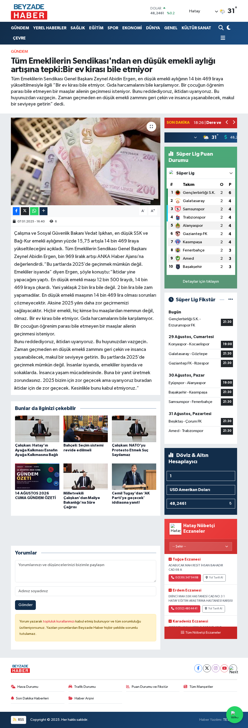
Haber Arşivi (84, 698)
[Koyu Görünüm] (228, 28)
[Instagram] (216, 668)
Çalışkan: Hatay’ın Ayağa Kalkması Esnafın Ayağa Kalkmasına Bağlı (36, 449)
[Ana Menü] (221, 38)
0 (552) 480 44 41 (186, 608)
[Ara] (221, 28)
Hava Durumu (27, 687)
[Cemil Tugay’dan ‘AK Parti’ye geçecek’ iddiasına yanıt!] (134, 476)
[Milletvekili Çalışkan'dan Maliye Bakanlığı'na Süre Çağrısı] (85, 476)
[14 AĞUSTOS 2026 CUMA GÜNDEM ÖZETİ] (37, 476)
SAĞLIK (77, 28)
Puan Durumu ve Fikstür (150, 687)
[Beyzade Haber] (29, 11)
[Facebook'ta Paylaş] (16, 211)
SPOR (113, 28)
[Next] (233, 668)
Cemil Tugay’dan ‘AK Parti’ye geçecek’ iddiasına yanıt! (131, 497)
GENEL (171, 28)
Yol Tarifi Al (216, 577)
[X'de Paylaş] (25, 211)
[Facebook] (198, 668)
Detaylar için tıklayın (201, 282)
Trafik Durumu (85, 687)
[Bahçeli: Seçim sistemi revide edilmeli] (85, 429)
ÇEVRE (19, 38)
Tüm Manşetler (201, 687)
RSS (20, 719)
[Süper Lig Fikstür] (230, 300)
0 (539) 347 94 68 (186, 577)
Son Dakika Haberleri (32, 698)
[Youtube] (224, 668)
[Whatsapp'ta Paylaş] (34, 211)
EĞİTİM (96, 28)
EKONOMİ (132, 28)
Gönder (25, 605)
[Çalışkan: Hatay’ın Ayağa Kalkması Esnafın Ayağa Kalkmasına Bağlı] (37, 429)
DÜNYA (153, 28)
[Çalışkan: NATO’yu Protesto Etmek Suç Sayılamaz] (134, 429)
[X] (207, 668)
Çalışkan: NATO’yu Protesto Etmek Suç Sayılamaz (130, 449)
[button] (227, 123)
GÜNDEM (20, 28)
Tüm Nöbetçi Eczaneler (203, 632)
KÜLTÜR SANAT (196, 28)
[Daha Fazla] (43, 211)
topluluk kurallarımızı (59, 621)
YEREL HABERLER (49, 28)
